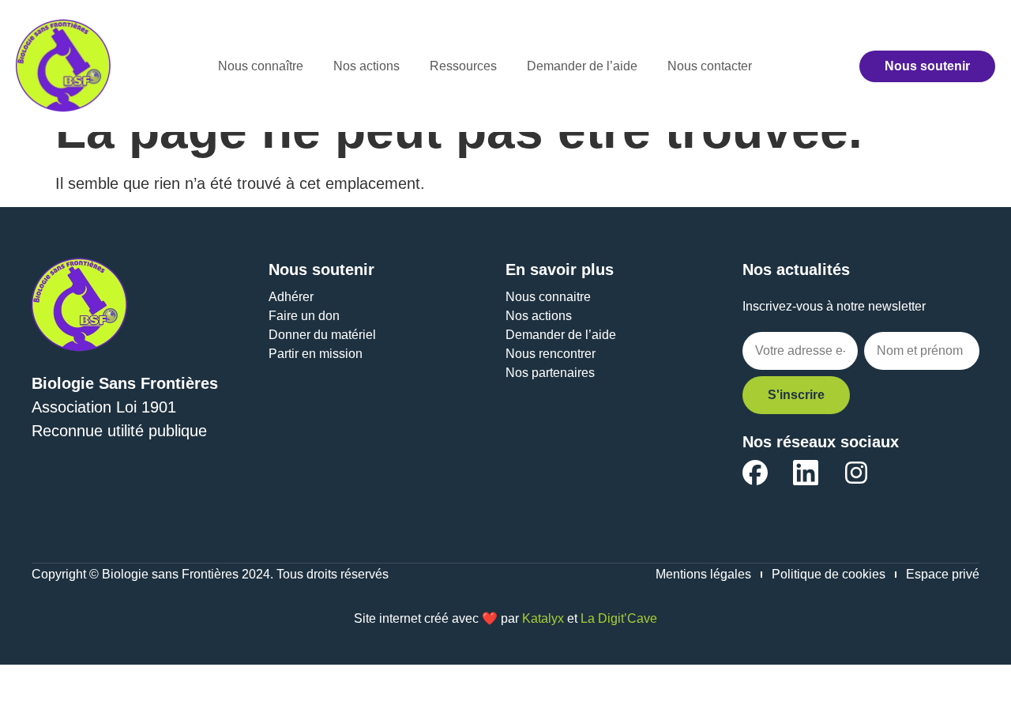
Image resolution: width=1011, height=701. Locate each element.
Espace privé (942, 574)
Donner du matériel (322, 334)
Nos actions (366, 66)
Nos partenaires (550, 372)
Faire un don (304, 315)
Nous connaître (260, 66)
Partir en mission (316, 353)
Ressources (463, 66)
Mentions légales (703, 574)
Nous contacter (709, 66)
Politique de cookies (828, 574)
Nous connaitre (548, 296)
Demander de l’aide (582, 66)
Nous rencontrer (551, 353)
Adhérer (291, 296)
